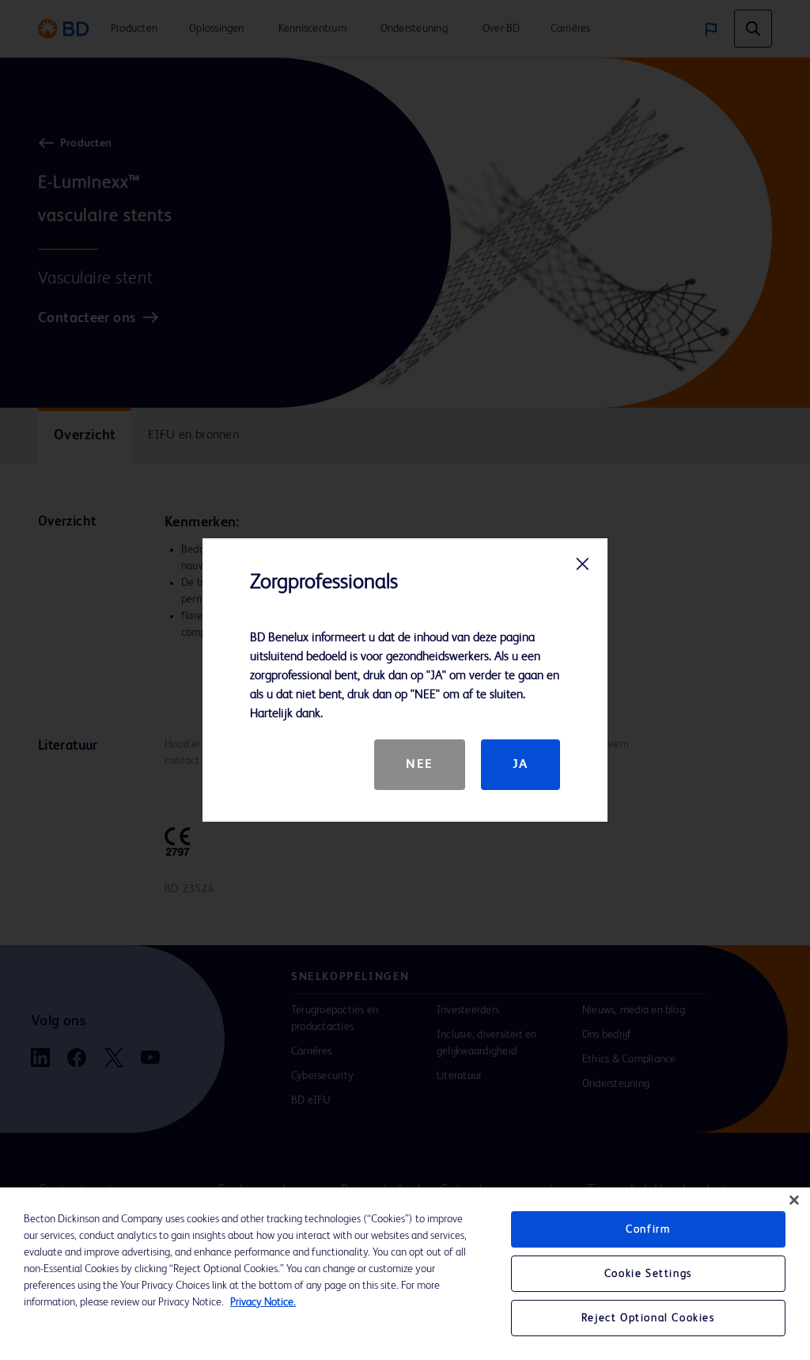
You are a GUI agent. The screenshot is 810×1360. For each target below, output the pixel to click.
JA (520, 764)
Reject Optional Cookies (648, 1318)
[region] (405, 1273)
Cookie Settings (648, 1273)
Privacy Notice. (263, 1302)
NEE (419, 764)
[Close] (794, 1200)
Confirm (648, 1229)
